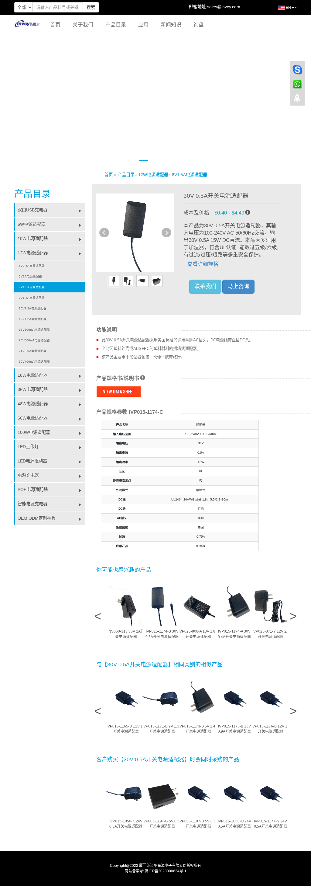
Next (166, 233)
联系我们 (205, 286)
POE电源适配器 (33, 489)
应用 (143, 25)
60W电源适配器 (33, 418)
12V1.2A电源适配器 (32, 319)
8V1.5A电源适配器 (189, 174)
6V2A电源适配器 (30, 276)
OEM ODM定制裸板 (37, 518)
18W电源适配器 (33, 375)
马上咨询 (238, 286)
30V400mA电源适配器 (34, 361)
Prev (104, 233)
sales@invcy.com (223, 6)
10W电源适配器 (33, 238)
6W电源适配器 (31, 224)
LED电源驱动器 (32, 461)
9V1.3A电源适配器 (32, 297)
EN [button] (288, 7)
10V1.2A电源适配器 (32, 308)
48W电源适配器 (33, 403)
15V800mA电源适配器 (34, 329)
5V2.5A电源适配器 (32, 265)
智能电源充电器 (32, 503)
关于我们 (83, 25)
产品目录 (115, 25)
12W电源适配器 (153, 174)
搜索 (91, 7)
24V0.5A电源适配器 (32, 351)
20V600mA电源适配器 (34, 340)
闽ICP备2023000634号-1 (165, 871)
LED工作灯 (28, 446)
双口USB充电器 (32, 210)
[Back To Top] (297, 100)
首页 (55, 25)
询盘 (198, 25)
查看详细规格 (202, 264)
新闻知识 (171, 25)
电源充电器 (28, 475)
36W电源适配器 (33, 389)
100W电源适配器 (34, 432)
